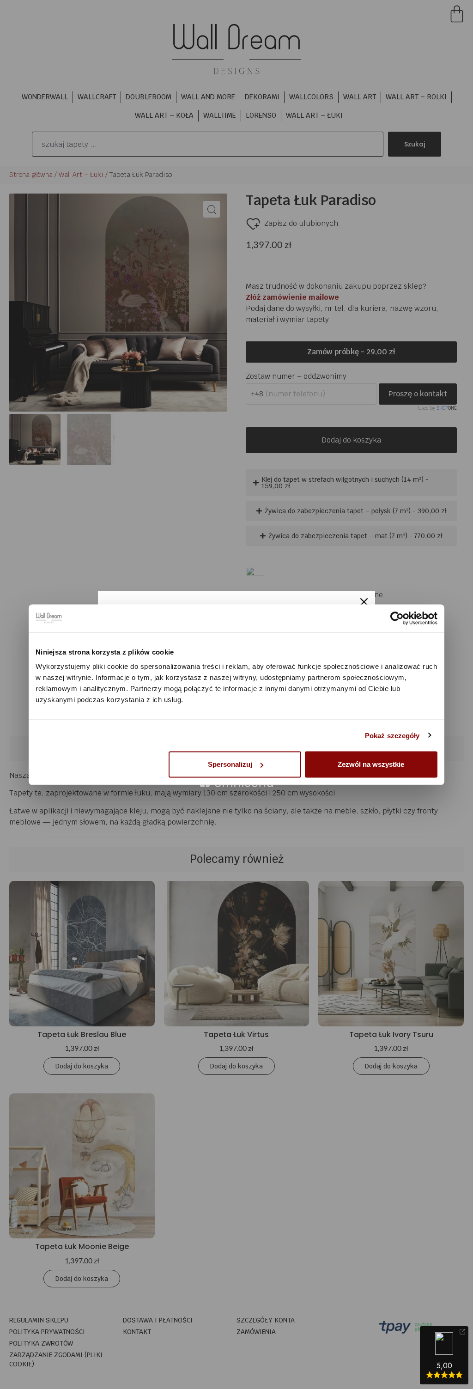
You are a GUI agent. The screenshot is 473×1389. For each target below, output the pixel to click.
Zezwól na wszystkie (371, 764)
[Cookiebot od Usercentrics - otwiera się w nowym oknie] (397, 618)
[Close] (364, 602)
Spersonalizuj (230, 764)
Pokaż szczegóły (392, 735)
